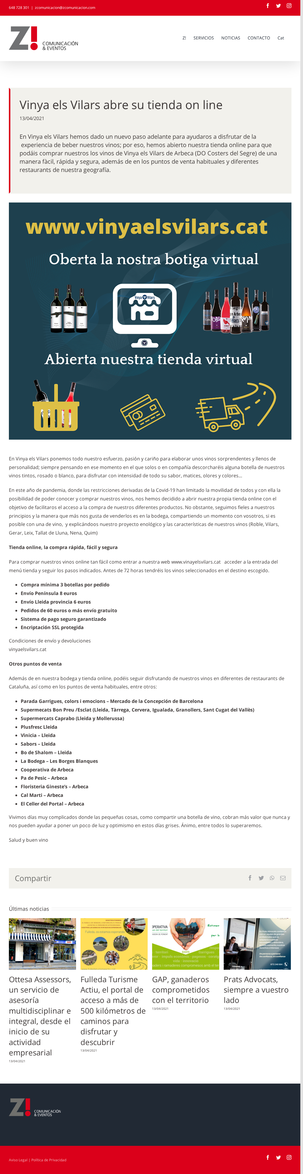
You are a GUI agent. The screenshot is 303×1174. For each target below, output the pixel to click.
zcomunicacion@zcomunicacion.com (65, 7)
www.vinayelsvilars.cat (196, 562)
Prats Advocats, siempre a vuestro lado (256, 990)
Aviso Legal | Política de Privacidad (37, 1159)
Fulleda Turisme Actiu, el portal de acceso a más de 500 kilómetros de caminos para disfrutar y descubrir (113, 1010)
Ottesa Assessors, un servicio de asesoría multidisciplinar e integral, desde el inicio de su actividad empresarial (40, 1016)
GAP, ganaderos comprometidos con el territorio (180, 990)
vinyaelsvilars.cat (27, 649)
